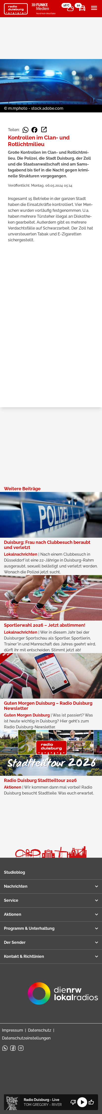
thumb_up (91, 1102)
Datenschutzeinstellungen (26, 1038)
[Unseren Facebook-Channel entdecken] (13, 1048)
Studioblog (14, 872)
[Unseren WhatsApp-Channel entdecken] (5, 1048)
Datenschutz (39, 1030)
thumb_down (73, 1102)
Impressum (12, 1030)
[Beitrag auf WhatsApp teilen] (25, 130)
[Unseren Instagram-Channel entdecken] (21, 1048)
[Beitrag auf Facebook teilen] (34, 130)
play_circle (82, 1102)
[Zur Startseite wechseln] (16, 9)
